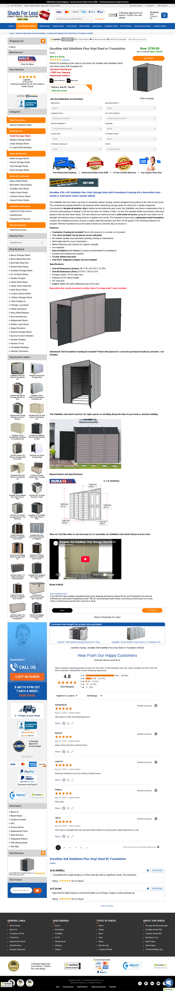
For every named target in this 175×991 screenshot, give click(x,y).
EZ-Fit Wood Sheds (19, 274)
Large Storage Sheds (19, 143)
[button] (7, 984)
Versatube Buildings (20, 347)
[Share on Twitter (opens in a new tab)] (68, 723)
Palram (58, 949)
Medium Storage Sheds (20, 140)
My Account (137, 6)
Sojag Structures (18, 328)
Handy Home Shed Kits (21, 286)
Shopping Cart (154, 15)
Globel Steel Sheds (19, 282)
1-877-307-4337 (16, 6)
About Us (164, 6)
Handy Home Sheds (142, 26)
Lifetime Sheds (159, 26)
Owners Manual (59, 80)
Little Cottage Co (18, 301)
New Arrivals (104, 945)
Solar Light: (56, 134)
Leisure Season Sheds (21, 293)
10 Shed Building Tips (154, 949)
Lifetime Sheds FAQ (154, 934)
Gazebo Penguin (18, 278)
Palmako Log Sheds (20, 305)
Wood (101, 941)
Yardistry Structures (19, 351)
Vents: (108, 144)
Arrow (57, 926)
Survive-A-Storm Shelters (22, 336)
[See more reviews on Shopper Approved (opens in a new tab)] (72, 723)
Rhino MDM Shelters (20, 313)
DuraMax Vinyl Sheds (19, 188)
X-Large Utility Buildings (21, 147)
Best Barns (97, 26)
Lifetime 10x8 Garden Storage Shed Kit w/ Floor (78, 642)
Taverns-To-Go (17, 343)
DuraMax (58, 934)
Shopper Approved (17, 949)
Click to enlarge (147, 98)
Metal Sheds (45, 26)
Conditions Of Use (17, 934)
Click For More (27, 64)
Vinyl (100, 937)
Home (11, 26)
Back (62, 610)
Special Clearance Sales (21, 125)
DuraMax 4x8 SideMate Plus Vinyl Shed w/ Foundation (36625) (70, 33)
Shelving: (109, 123)
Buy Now (148, 58)
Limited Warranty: (58, 123)
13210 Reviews (69, 687)
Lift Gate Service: (112, 113)
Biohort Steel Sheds (20, 267)
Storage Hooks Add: (59, 144)
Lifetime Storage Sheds (21, 297)
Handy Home (60, 941)
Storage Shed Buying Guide (157, 926)
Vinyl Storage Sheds (19, 166)
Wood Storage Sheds (19, 170)
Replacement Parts (19, 831)
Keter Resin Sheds (19, 290)
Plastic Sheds (58, 26)
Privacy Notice (17, 827)
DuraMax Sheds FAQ (154, 930)
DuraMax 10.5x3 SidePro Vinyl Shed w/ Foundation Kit (136, 642)
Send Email (27, 695)
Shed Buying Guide (19, 842)
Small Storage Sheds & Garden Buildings (31, 33)
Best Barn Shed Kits (20, 263)
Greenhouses (16, 215)
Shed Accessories (18, 230)
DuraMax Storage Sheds (21, 270)
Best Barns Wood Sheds (21, 185)
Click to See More (107, 906)
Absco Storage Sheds (20, 255)
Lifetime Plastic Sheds (20, 196)
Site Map (15, 846)
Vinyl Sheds (72, 26)
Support (151, 6)
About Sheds (16, 816)
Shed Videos (151, 945)
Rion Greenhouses (19, 316)
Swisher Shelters (18, 339)
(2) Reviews (66, 60)
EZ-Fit (57, 937)
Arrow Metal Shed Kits (21, 259)
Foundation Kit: (57, 113)
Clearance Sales (27, 26)
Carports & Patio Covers (21, 211)
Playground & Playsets (20, 219)
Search (100, 19)
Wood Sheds (84, 26)
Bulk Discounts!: (112, 103)
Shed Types (150, 941)
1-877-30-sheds (27, 677)
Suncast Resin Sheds (19, 200)
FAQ (12, 823)
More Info (74, 80)
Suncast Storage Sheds (21, 332)
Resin (101, 934)
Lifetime (58, 945)
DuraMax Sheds (111, 26)
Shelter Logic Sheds (20, 324)
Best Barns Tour (152, 937)
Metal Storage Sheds (19, 158)
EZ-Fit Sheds (126, 26)
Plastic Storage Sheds (20, 162)
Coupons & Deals (18, 819)
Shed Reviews (17, 835)
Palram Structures (19, 309)
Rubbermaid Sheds (19, 320)
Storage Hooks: (112, 134)
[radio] (107, 675)
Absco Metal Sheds (19, 181)
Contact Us (14, 937)
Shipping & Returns (19, 839)
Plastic (101, 930)
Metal (101, 926)
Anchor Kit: (55, 103)
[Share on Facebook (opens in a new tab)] (63, 723)
